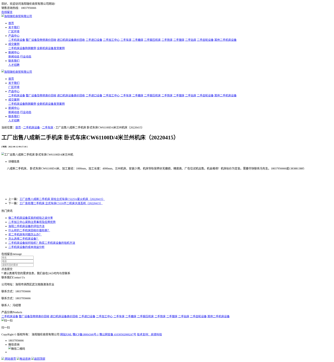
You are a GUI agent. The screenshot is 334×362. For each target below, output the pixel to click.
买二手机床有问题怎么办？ (25, 234)
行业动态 (25, 56)
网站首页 (10, 358)
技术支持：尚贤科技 (149, 334)
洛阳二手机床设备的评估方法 (26, 226)
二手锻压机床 (152, 39)
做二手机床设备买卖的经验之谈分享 (30, 217)
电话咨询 (25, 358)
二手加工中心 (111, 39)
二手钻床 (190, 39)
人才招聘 (13, 64)
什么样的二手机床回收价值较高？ (29, 230)
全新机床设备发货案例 (51, 48)
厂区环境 (13, 31)
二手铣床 (167, 39)
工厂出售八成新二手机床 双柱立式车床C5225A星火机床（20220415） (62, 199)
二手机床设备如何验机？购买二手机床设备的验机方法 (41, 242)
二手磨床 (137, 39)
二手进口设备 (94, 39)
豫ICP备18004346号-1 (86, 334)
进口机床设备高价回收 (71, 39)
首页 (11, 23)
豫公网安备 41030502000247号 (117, 334)
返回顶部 (39, 358)
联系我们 (13, 60)
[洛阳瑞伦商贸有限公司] (16, 16)
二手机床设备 (16, 39)
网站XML (66, 334)
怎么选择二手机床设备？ (23, 238)
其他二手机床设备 (225, 39)
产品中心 (13, 35)
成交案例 (13, 44)
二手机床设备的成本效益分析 (26, 247)
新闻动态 (13, 56)
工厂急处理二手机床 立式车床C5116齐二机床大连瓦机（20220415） (61, 203)
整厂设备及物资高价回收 (41, 39)
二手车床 (126, 39)
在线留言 (7, 12)
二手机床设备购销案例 (22, 48)
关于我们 (13, 27)
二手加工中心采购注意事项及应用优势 (32, 222)
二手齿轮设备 (205, 39)
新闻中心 (13, 52)
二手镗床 (178, 39)
